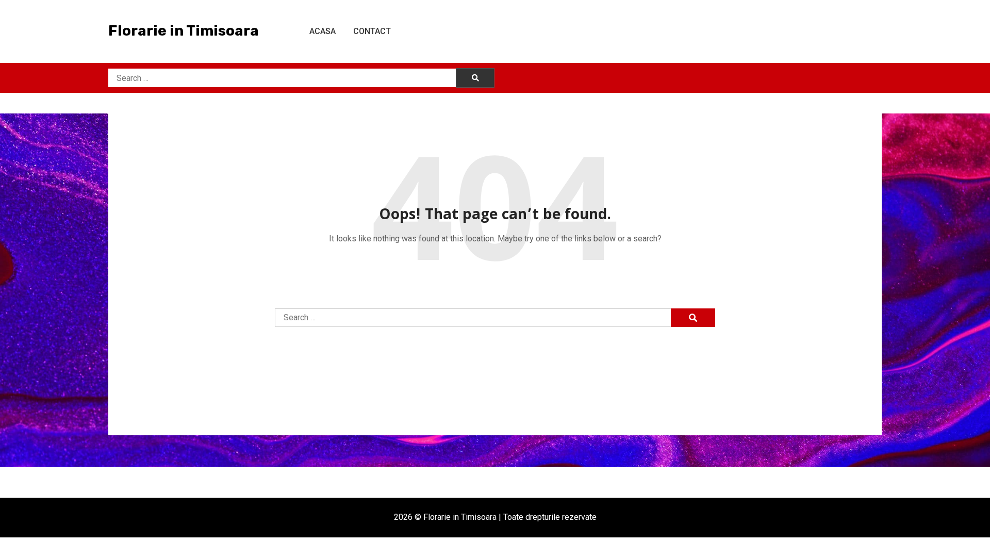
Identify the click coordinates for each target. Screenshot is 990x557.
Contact (372, 31)
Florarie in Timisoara (183, 30)
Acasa (322, 31)
